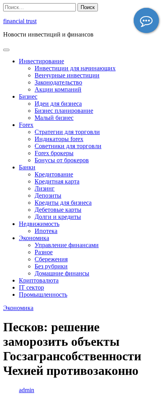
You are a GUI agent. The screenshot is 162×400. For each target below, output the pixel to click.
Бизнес (28, 96)
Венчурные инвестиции (67, 75)
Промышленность (43, 294)
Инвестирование (41, 61)
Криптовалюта (39, 280)
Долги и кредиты (58, 216)
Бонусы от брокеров (62, 160)
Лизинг (45, 188)
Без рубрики (51, 266)
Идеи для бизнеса (58, 103)
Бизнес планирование (64, 110)
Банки (27, 167)
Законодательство (58, 82)
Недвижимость (39, 223)
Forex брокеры (54, 153)
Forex (26, 124)
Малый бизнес (54, 117)
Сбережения (51, 259)
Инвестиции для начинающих (75, 68)
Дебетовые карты (58, 209)
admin (26, 390)
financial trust (20, 21)
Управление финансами (67, 245)
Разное (44, 252)
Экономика (34, 238)
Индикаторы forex (59, 139)
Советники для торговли (68, 146)
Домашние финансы (62, 273)
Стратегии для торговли (67, 131)
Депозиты (48, 195)
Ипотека (46, 231)
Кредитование (54, 174)
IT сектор (31, 287)
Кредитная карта (57, 181)
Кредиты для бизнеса (63, 202)
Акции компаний (58, 89)
